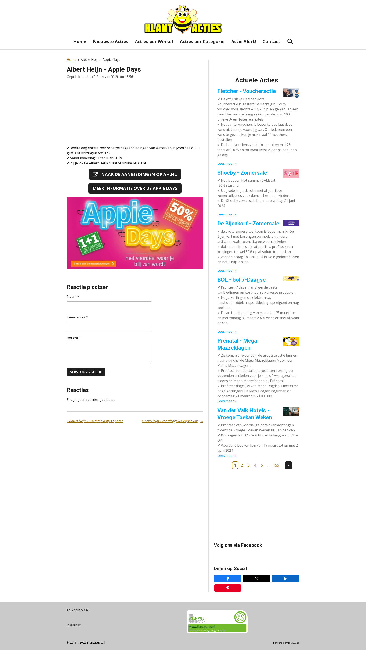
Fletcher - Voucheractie (246, 91)
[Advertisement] (135, 112)
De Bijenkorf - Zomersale (248, 223)
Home (71, 59)
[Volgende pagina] (288, 465)
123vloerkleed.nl (78, 610)
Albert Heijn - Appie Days (100, 59)
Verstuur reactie (86, 372)
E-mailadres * (77, 317)
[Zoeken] (290, 41)
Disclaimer (74, 625)
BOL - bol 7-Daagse (241, 279)
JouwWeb (293, 642)
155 (276, 465)
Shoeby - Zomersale (242, 172)
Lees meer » (226, 163)
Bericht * (74, 338)
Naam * (73, 296)
